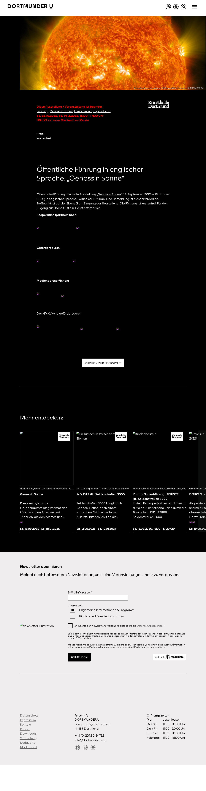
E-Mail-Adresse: (80, 592)
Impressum (28, 720)
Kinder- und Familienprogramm (101, 616)
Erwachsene (83, 111)
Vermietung (28, 738)
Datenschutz (29, 715)
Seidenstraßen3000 (102, 488)
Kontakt (25, 724)
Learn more (121, 647)
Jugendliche (102, 111)
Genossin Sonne (61, 111)
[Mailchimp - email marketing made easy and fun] (169, 657)
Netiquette (27, 742)
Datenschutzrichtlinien (150, 625)
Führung (42, 111)
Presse (25, 729)
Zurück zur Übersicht (103, 363)
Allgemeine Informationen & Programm (107, 610)
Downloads (28, 733)
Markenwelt (28, 747)
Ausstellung (26, 488)
